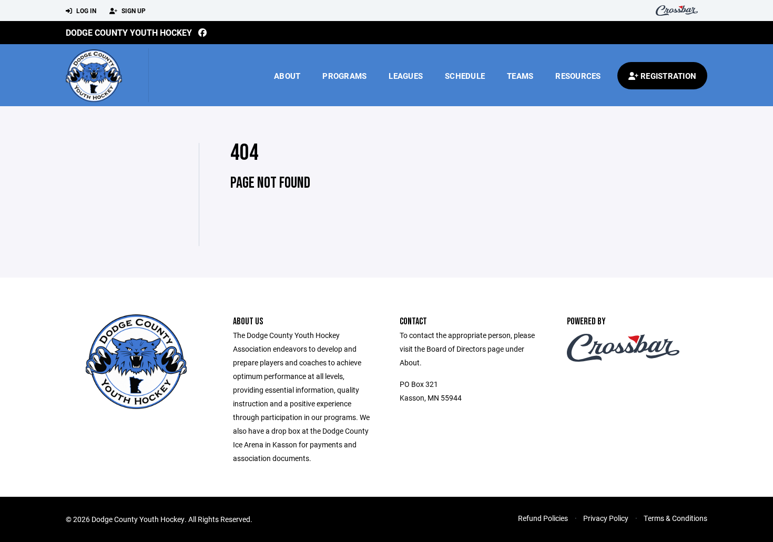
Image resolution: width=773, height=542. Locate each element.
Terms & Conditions (675, 518)
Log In (85, 10)
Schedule (465, 75)
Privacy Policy (605, 518)
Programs (344, 75)
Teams (520, 75)
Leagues (406, 75)
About (287, 75)
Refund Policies (543, 518)
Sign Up (133, 10)
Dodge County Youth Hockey (129, 32)
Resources (578, 75)
